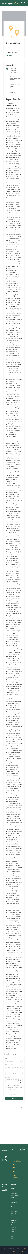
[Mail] (3, 1160)
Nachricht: (7, 1077)
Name (6, 1058)
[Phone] (6, 1160)
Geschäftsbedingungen (15, 1089)
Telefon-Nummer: (9, 1071)
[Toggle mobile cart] (21, 2)
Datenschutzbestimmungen (14, 1092)
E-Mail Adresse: (9, 1064)
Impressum (8, 1252)
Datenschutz (16, 1252)
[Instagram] (6, 1157)
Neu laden (20, 1081)
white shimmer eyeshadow (13, 240)
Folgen (10, 55)
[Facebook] (3, 1157)
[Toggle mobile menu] (25, 2)
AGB (22, 1252)
